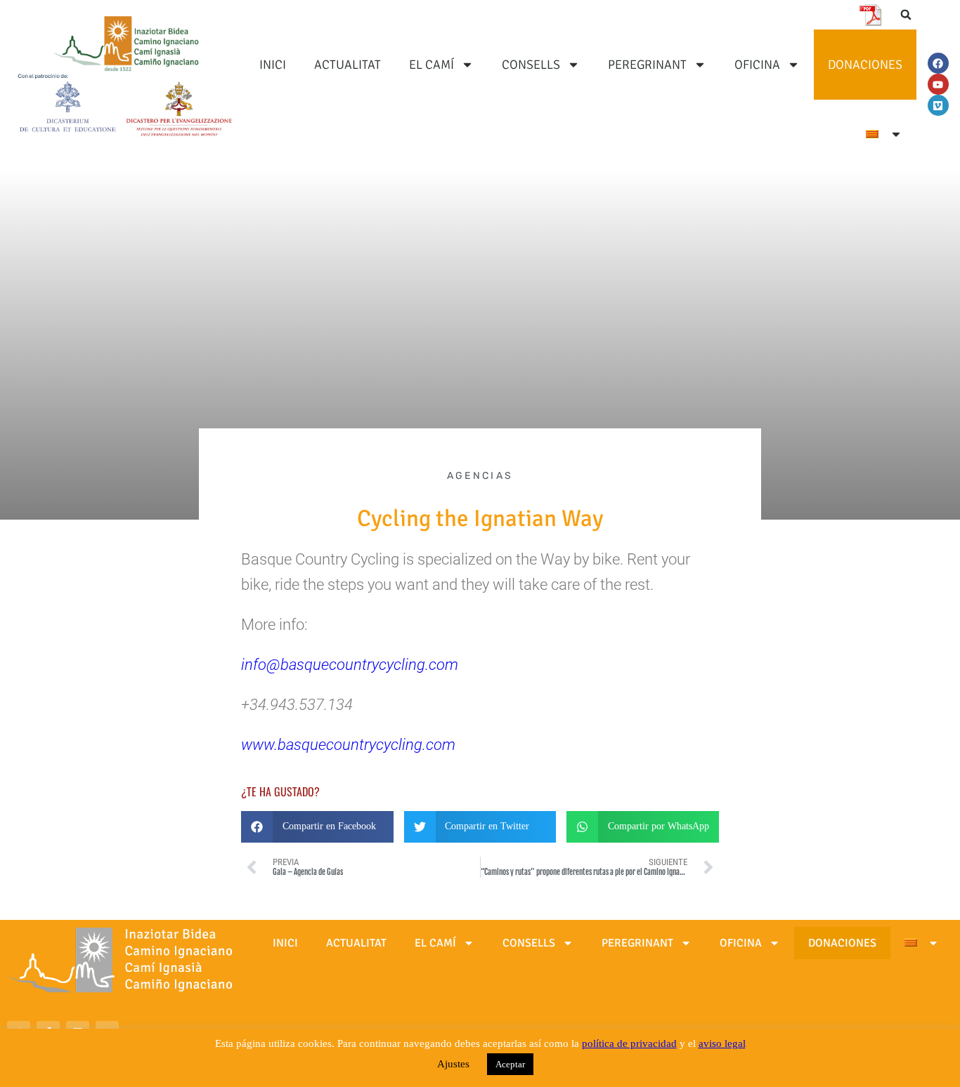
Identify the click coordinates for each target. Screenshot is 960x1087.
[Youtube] (938, 84)
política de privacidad (629, 1043)
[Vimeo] (938, 105)
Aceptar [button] (510, 1064)
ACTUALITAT (347, 64)
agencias (480, 476)
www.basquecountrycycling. (333, 744)
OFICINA (757, 64)
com (440, 744)
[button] (905, 14)
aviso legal (722, 1043)
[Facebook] (938, 63)
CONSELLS (531, 64)
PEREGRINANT (647, 64)
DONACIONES (865, 64)
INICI (272, 64)
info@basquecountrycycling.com (349, 664)
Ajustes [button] (453, 1063)
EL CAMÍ (431, 64)
